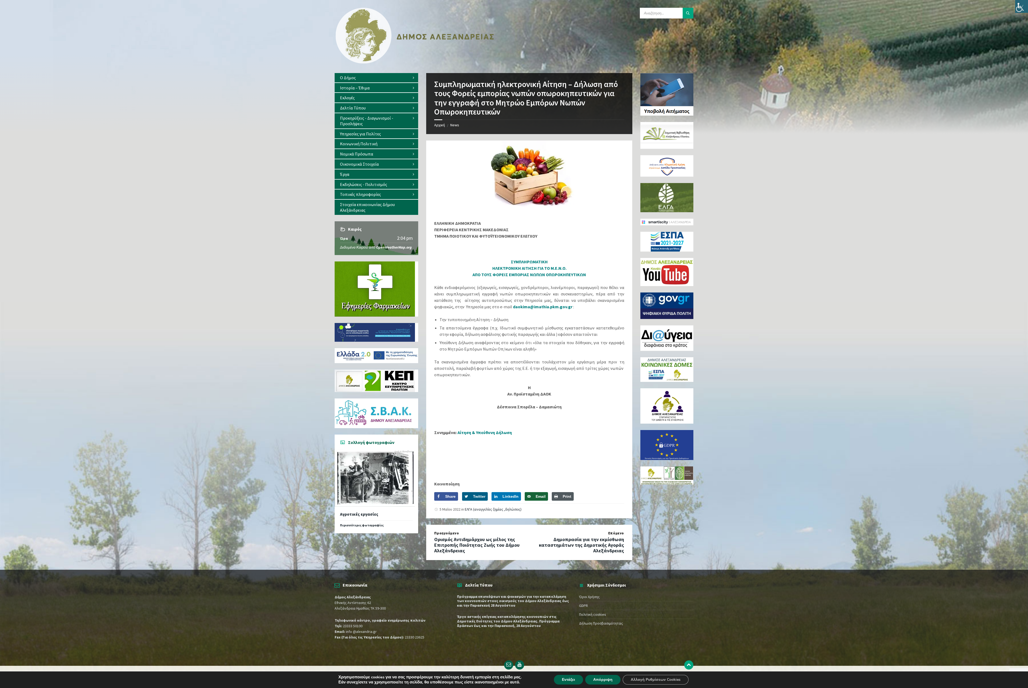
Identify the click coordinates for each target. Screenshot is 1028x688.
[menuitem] (376, 77)
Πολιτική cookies (592, 614)
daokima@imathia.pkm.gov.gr (542, 306)
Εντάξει (568, 679)
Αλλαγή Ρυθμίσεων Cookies (656, 679)
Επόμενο (616, 533)
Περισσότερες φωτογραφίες (362, 525)
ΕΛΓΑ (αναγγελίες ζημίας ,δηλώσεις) (493, 509)
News (454, 125)
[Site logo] (415, 62)
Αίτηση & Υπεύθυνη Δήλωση (485, 432)
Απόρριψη (603, 679)
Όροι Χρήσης (589, 596)
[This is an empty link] (688, 665)
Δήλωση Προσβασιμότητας (601, 623)
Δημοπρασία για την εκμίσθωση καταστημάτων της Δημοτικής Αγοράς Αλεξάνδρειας (581, 545)
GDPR (583, 605)
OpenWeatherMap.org (394, 247)
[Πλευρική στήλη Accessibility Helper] (1021, 6)
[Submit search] (688, 13)
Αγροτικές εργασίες (359, 514)
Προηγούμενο (446, 533)
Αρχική (439, 125)
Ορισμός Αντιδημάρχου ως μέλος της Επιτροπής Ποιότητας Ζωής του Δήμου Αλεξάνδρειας (477, 545)
